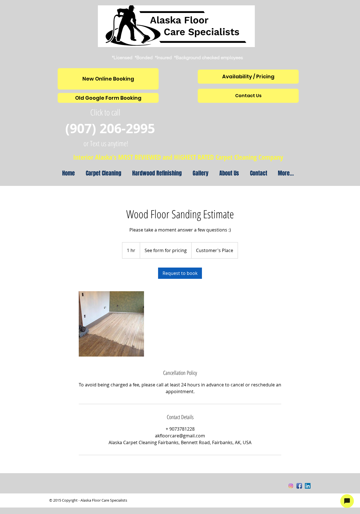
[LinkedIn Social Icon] (307, 486)
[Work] (111, 324)
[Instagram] (291, 486)
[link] (180, 273)
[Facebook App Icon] (299, 486)
